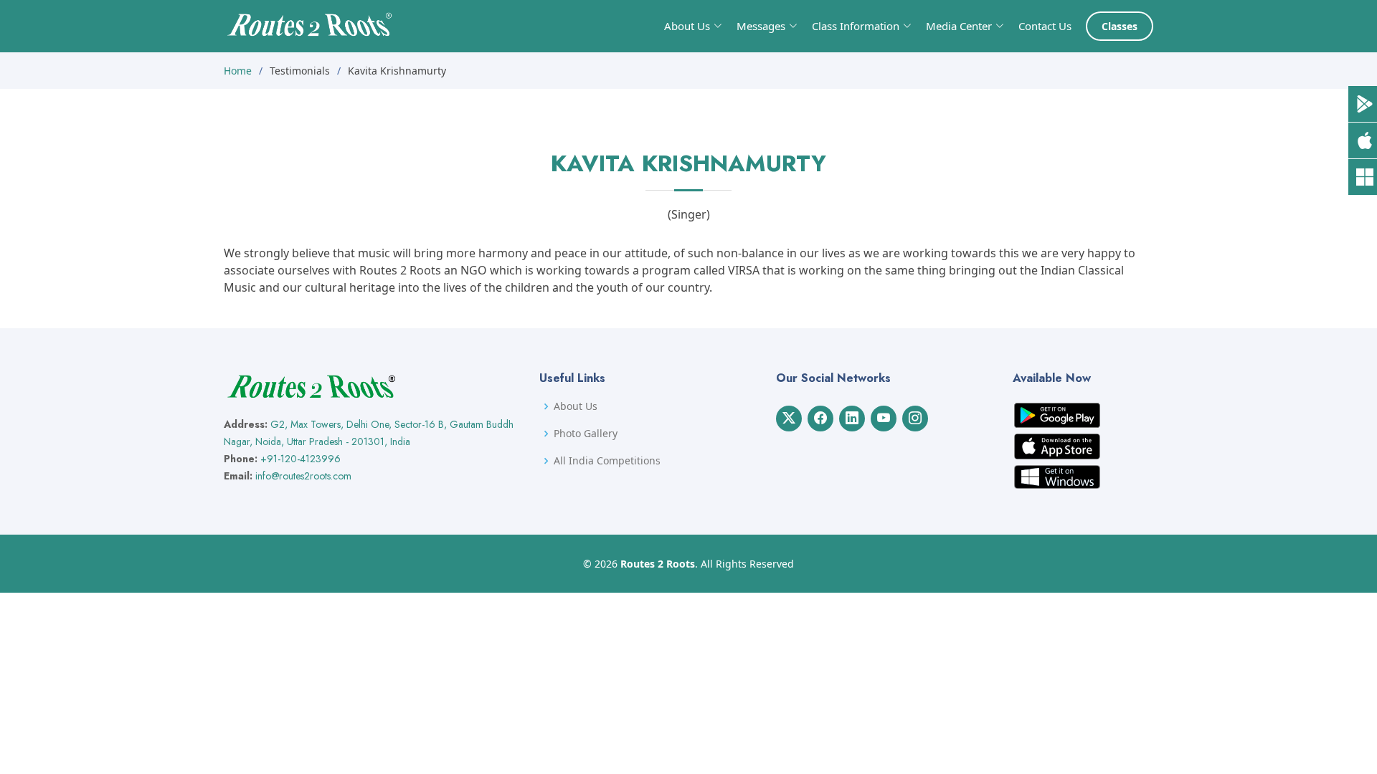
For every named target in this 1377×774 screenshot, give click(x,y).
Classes (1119, 26)
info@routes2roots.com (303, 476)
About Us (575, 406)
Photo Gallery (585, 434)
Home (238, 70)
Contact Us (1044, 26)
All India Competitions (607, 461)
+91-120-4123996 (300, 459)
